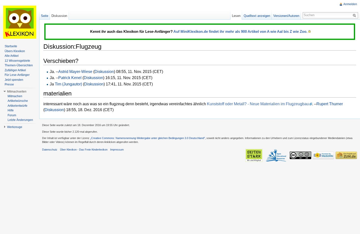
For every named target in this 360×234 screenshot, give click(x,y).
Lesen (236, 16)
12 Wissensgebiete (17, 60)
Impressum (117, 149)
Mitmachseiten (16, 91)
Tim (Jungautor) (68, 84)
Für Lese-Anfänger (17, 75)
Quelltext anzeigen (257, 16)
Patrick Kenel (70, 78)
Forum (12, 115)
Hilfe (11, 110)
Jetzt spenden (14, 80)
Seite (44, 16)
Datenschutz (49, 149)
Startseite (11, 46)
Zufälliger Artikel (15, 70)
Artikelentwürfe (17, 105)
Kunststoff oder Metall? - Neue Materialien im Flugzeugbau (258, 104)
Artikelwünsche (18, 101)
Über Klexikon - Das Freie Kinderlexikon (84, 149)
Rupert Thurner (329, 104)
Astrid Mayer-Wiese (75, 72)
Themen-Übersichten (19, 65)
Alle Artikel (12, 56)
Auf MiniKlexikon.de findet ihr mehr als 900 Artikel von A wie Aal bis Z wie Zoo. (240, 31)
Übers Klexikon (15, 51)
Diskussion (104, 72)
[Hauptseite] (19, 22)
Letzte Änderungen (20, 120)
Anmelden (350, 4)
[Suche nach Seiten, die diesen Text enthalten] (355, 15)
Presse (9, 84)
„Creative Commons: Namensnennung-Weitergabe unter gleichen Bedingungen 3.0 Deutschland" (147, 138)
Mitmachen (15, 96)
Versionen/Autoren (286, 16)
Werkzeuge (14, 127)
